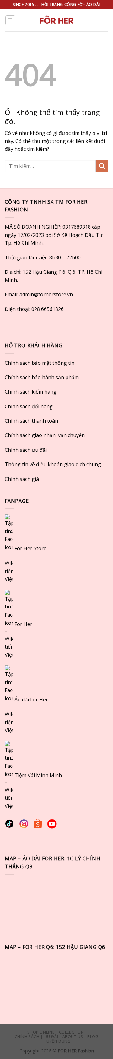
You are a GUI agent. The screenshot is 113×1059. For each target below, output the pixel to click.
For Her (23, 623)
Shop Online (41, 1032)
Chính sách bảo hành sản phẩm (42, 377)
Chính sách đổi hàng (29, 406)
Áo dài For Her (31, 699)
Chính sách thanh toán (31, 420)
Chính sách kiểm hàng (30, 391)
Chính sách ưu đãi (26, 449)
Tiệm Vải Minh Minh (38, 774)
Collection (71, 1032)
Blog (92, 1036)
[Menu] (10, 20)
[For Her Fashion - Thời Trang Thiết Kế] (56, 20)
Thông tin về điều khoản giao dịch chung (53, 464)
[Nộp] (102, 166)
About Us (72, 1036)
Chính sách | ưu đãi (36, 1036)
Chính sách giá (22, 479)
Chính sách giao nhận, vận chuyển (45, 435)
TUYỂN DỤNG (57, 1041)
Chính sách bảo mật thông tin (39, 362)
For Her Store (29, 548)
